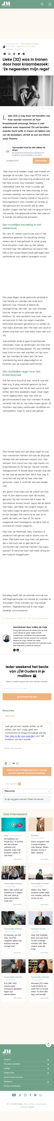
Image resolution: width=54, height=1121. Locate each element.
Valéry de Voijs (12, 44)
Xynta (31, 1107)
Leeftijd (7, 1068)
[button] (46, 1060)
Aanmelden (41, 160)
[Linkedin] (17, 650)
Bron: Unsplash (47, 109)
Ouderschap (9, 1072)
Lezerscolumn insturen (13, 1077)
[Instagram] (14, 650)
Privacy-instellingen (12, 1086)
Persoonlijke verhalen (30, 44)
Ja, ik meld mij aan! (27, 696)
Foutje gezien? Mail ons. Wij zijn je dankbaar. (25, 618)
